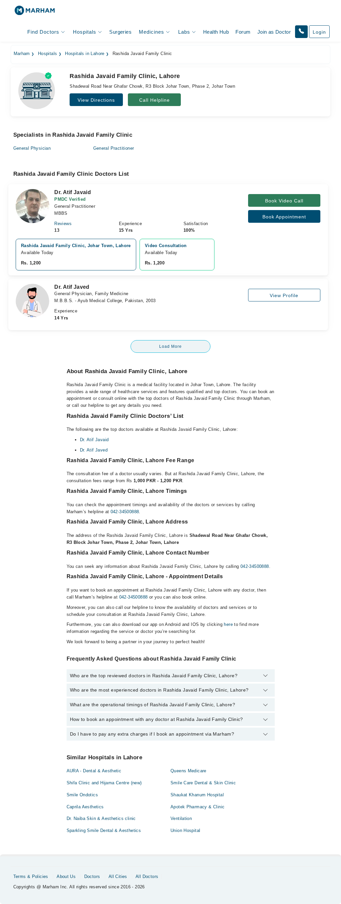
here (228, 624)
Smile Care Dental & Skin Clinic (203, 782)
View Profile (284, 295)
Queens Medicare (188, 770)
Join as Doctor (274, 32)
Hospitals (47, 53)
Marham (22, 53)
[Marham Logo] (35, 12)
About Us (66, 876)
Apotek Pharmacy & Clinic (197, 806)
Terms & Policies (30, 876)
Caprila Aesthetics (85, 806)
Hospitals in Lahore (84, 53)
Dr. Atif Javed (94, 450)
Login (319, 32)
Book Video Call (284, 200)
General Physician (32, 148)
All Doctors (147, 876)
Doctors (92, 876)
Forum (242, 32)
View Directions (96, 100)
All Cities (118, 876)
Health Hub (216, 32)
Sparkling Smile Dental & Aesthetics (104, 830)
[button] (301, 31)
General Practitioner (113, 148)
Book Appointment (284, 216)
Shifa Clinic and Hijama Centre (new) (104, 782)
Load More (170, 346)
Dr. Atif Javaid (94, 439)
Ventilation (181, 818)
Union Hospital (185, 830)
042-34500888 (125, 511)
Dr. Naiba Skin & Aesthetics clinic (101, 818)
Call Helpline (154, 100)
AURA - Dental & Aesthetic (94, 770)
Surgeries (120, 32)
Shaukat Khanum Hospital (197, 794)
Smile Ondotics (82, 794)
